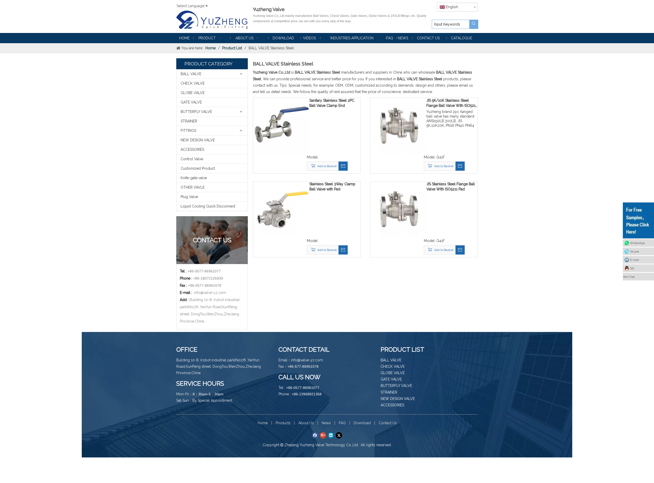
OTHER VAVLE (193, 187)
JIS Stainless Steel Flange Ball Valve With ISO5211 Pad (450, 186)
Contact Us (388, 423)
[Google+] (323, 435)
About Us (306, 423)
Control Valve (192, 159)
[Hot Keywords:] (473, 24)
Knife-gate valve (194, 178)
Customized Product (198, 168)
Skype (634, 251)
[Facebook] (315, 435)
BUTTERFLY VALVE (196, 112)
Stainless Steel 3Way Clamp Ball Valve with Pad (332, 186)
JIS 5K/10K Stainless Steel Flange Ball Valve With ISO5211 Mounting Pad (451, 103)
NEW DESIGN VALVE (198, 140)
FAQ (342, 423)
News (326, 423)
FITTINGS (188, 131)
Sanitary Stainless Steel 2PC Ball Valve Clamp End (331, 103)
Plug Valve (189, 197)
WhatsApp (637, 243)
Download (362, 423)
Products (283, 423)
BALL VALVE (191, 74)
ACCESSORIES (192, 149)
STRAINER (189, 121)
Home (263, 423)
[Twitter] (339, 435)
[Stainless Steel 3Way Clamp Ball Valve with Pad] (281, 209)
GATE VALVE (191, 102)
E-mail (634, 260)
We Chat (629, 277)
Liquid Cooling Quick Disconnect (208, 206)
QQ (632, 268)
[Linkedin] (331, 435)
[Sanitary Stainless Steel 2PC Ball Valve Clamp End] (281, 126)
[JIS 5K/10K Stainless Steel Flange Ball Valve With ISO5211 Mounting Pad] (398, 126)
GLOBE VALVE (193, 93)
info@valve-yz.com (210, 293)
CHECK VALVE (193, 83)
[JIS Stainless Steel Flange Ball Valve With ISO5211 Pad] (398, 209)
